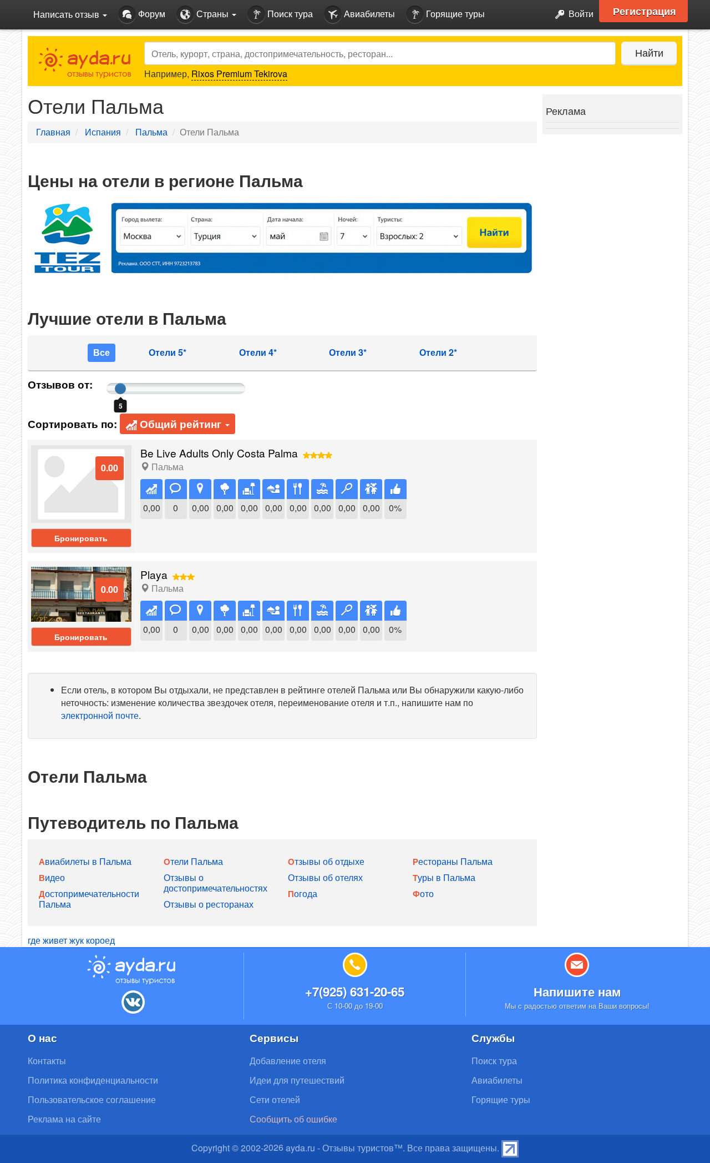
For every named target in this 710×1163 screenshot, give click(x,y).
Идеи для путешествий (297, 1080)
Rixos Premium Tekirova (239, 73)
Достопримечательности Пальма (89, 898)
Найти (649, 52)
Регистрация (644, 11)
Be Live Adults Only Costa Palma (219, 452)
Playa (154, 574)
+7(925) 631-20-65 (354, 991)
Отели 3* (348, 352)
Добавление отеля (288, 1060)
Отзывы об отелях (325, 877)
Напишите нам (577, 991)
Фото (423, 893)
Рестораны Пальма (453, 861)
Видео (52, 877)
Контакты (47, 1060)
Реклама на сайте (64, 1118)
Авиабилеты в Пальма (85, 861)
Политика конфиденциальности (93, 1080)
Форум (150, 13)
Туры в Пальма (444, 877)
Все (101, 352)
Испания (103, 131)
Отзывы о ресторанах (208, 904)
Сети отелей (275, 1099)
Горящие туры (454, 13)
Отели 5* (167, 352)
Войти (580, 13)
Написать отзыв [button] (67, 14)
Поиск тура (289, 13)
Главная (53, 131)
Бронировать (81, 537)
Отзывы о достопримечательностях (215, 882)
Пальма (151, 131)
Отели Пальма (193, 861)
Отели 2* (438, 352)
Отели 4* (258, 352)
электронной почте (100, 715)
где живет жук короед (71, 940)
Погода (302, 893)
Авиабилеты (368, 13)
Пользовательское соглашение (92, 1099)
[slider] (120, 388)
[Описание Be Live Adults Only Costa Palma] (81, 483)
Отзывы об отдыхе (326, 861)
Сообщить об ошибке (293, 1118)
